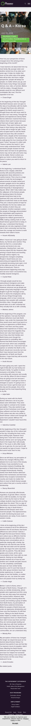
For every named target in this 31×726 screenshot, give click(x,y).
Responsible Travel (15, 688)
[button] (29, 3)
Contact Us (11, 714)
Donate (20, 712)
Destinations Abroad (15, 695)
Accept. (15, 723)
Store (24, 712)
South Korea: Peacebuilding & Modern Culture (14, 40)
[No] (29, 720)
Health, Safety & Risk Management (15, 686)
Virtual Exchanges (15, 697)
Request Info (8, 712)
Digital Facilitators (15, 706)
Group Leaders (15, 704)
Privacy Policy (19, 714)
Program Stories (9, 36)
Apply (14, 712)
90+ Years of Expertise (15, 684)
